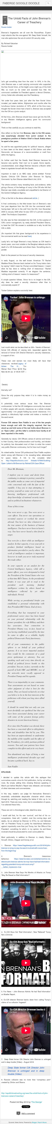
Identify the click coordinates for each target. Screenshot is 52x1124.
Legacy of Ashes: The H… (13, 364)
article (35, 198)
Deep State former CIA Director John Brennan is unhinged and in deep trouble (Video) (26, 1071)
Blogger (34, 1122)
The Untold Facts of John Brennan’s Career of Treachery (29, 20)
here (29, 236)
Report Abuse (42, 1122)
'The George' (36, 1102)
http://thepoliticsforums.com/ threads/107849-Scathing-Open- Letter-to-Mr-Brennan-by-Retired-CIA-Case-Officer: (26, 461)
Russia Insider (6, 27)
